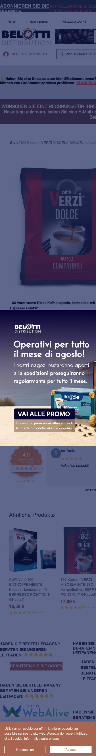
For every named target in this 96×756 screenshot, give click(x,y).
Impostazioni (25, 749)
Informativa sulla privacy (42, 738)
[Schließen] (89, 727)
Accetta (71, 749)
